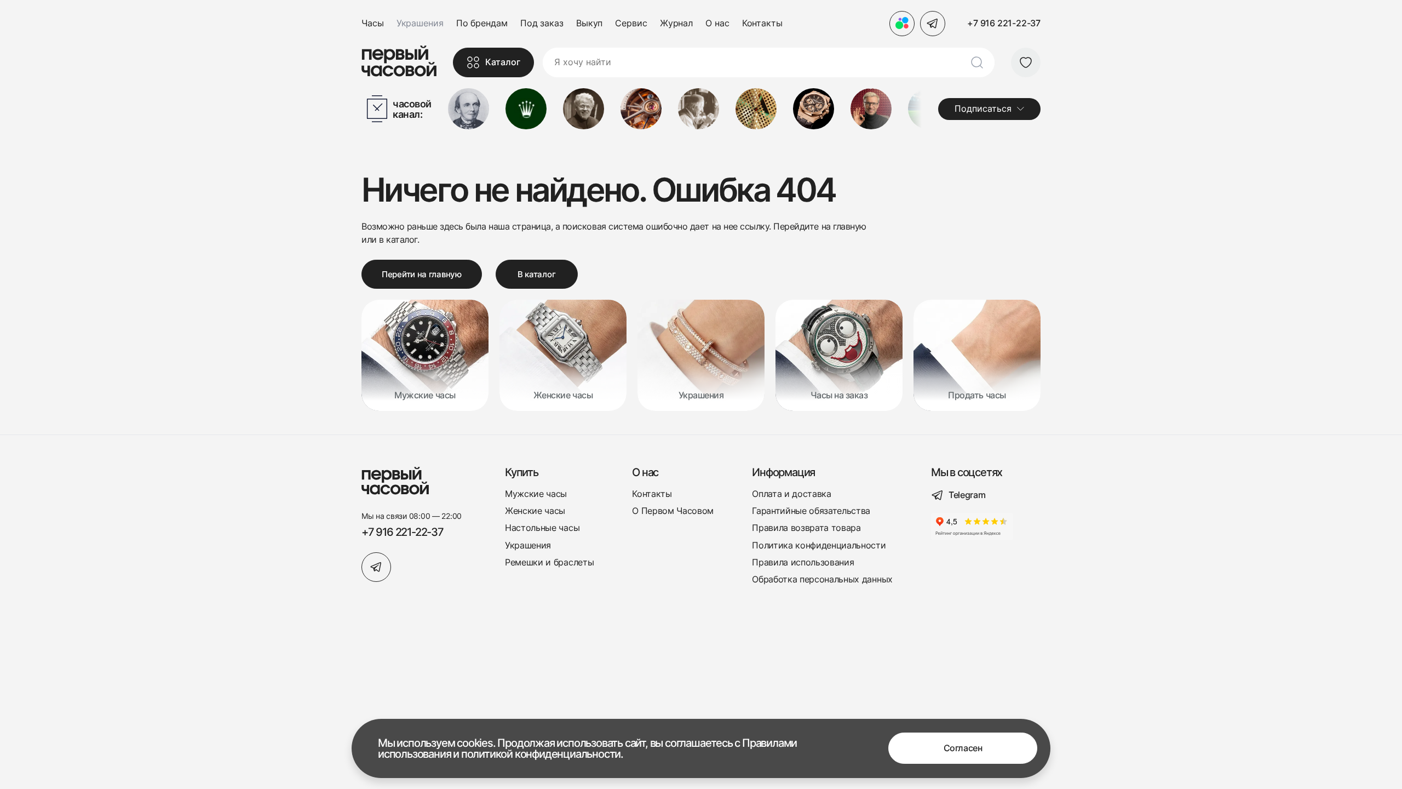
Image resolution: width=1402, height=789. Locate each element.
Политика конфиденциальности (819, 545)
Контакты (762, 23)
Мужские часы (536, 494)
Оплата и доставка (791, 494)
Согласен (963, 748)
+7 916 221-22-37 (1004, 23)
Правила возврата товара (806, 528)
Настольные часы (542, 528)
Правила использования (803, 562)
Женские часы (535, 511)
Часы (372, 23)
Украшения (528, 545)
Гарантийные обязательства (811, 511)
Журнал (676, 23)
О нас (717, 23)
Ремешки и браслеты (549, 562)
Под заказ (542, 23)
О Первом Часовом (673, 511)
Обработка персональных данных (822, 579)
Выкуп (589, 23)
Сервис (631, 23)
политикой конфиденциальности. (542, 754)
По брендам (482, 23)
